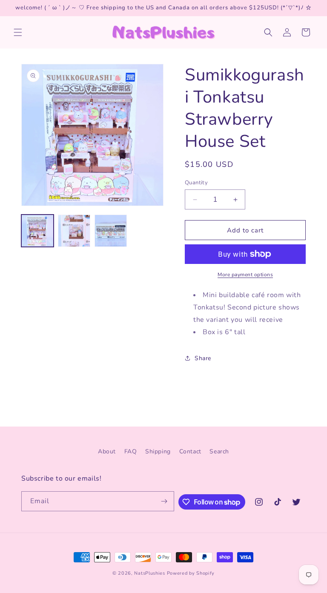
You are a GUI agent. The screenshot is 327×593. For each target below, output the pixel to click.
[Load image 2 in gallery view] (74, 231)
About (107, 451)
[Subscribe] (164, 501)
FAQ (130, 451)
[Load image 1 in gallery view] (37, 231)
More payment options (245, 274)
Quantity (196, 182)
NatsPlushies (149, 573)
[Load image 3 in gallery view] (111, 231)
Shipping (158, 451)
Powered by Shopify (191, 573)
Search (219, 451)
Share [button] (203, 358)
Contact (190, 451)
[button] (18, 32)
